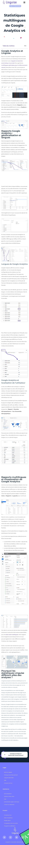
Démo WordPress (8, 817)
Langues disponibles (9, 777)
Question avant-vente (9, 796)
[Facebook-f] (10, 837)
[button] (24, 45)
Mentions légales (8, 772)
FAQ (5, 799)
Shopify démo (7, 820)
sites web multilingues (12, 634)
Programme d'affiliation (9, 826)
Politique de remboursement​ (11, 775)
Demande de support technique (11, 801)
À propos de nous (8, 783)
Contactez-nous (7, 815)
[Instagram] (22, 837)
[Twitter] (4, 837)
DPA (5, 780)
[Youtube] (16, 837)
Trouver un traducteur (9, 804)
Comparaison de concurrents (11, 823)
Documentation (8, 793)
